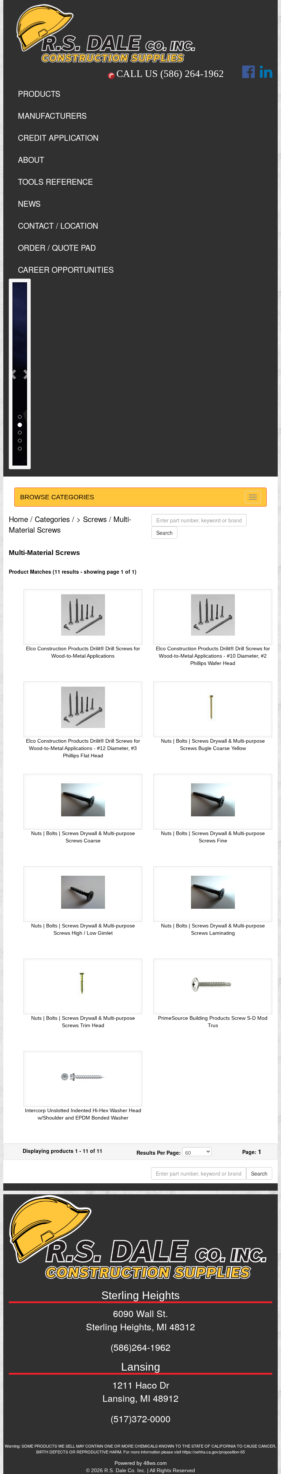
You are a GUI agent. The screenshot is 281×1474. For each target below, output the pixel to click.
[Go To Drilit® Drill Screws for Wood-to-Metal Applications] (83, 615)
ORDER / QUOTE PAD (57, 247)
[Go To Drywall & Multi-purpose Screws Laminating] (213, 892)
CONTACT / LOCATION (58, 225)
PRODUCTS (39, 93)
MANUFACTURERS (52, 115)
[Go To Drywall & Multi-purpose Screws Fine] (213, 799)
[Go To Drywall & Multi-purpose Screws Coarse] (83, 799)
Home (18, 519)
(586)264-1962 (140, 1346)
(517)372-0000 (140, 1418)
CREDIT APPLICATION (58, 137)
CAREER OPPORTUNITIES (66, 269)
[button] (13, 374)
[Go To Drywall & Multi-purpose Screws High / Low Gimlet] (83, 892)
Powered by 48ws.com (141, 1463)
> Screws (91, 519)
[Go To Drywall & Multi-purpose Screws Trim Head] (83, 984)
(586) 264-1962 (192, 73)
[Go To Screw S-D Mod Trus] (213, 984)
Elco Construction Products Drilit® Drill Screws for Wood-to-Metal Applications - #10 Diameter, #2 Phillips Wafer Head (213, 656)
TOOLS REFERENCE (55, 181)
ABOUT (31, 159)
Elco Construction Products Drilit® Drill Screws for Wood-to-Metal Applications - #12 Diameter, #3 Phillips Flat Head (83, 748)
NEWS (29, 203)
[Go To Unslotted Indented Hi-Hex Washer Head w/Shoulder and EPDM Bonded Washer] (83, 1077)
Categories (52, 519)
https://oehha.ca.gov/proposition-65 (213, 1452)
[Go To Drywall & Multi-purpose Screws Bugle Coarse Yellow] (213, 707)
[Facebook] (248, 75)
